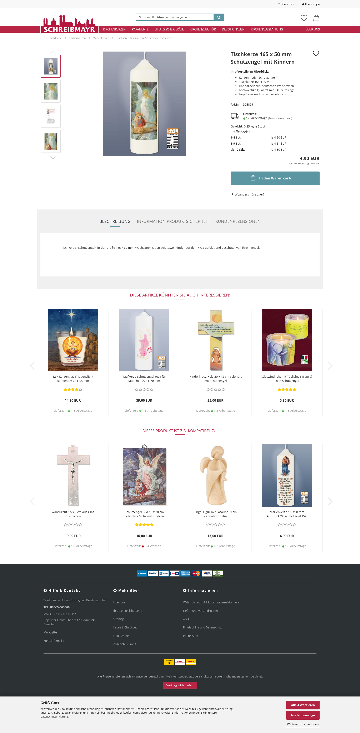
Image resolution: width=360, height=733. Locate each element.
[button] (316, 17)
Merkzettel (51, 632)
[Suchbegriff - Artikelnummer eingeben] (219, 17)
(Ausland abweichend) (280, 118)
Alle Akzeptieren (303, 705)
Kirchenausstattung (267, 29)
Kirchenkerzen (114, 29)
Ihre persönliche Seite (127, 611)
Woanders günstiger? (249, 194)
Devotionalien (233, 29)
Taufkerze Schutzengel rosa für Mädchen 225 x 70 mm (144, 379)
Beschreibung (115, 221)
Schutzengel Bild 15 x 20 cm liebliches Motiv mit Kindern (144, 514)
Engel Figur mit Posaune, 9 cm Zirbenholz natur (216, 514)
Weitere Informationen (303, 724)
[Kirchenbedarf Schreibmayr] (69, 17)
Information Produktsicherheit (173, 221)
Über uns (312, 29)
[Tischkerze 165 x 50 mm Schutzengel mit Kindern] (144, 103)
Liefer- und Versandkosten (200, 611)
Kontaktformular (54, 641)
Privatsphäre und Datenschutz (202, 627)
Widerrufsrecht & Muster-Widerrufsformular (211, 602)
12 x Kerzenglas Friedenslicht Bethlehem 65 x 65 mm (72, 379)
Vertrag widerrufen (180, 685)
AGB (186, 619)
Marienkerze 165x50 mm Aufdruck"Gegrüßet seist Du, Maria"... (287, 514)
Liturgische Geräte (169, 29)
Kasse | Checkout (125, 627)
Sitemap (118, 619)
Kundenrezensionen (238, 221)
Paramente (140, 29)
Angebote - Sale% (124, 644)
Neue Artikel (121, 636)
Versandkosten (204, 676)
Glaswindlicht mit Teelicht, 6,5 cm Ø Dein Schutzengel (287, 379)
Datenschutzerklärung (54, 716)
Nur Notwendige (303, 715)
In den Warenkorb (275, 178)
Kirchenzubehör (203, 29)
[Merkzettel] (304, 17)
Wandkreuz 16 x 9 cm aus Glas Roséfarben (73, 514)
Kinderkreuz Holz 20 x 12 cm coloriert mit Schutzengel (216, 379)
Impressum (190, 636)
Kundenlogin (312, 4)
